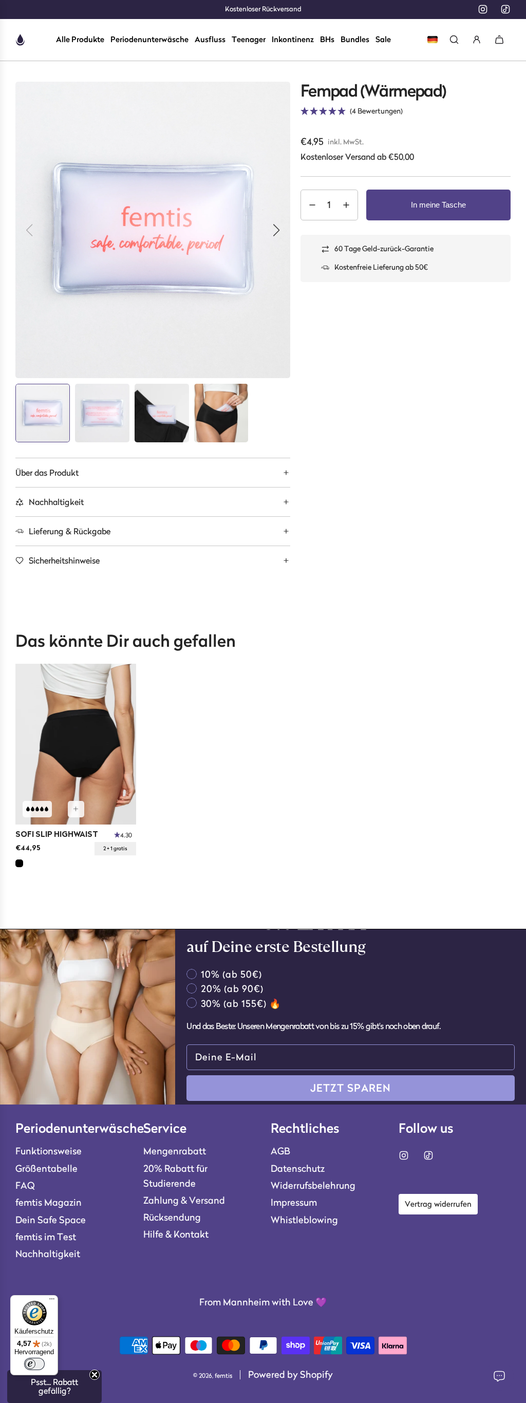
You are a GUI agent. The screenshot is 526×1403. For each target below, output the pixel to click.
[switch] (34, 1364)
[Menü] (52, 1301)
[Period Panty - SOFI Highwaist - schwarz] (75, 744)
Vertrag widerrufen (438, 1204)
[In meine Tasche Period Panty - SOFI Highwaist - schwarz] (76, 809)
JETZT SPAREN (350, 1088)
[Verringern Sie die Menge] (312, 205)
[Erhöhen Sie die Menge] (346, 205)
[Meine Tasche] (499, 39)
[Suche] (454, 39)
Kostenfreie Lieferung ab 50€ (381, 267)
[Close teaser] (94, 1375)
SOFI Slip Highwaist (56, 835)
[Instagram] (483, 9)
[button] (152, 472)
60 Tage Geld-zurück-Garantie (384, 248)
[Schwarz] (19, 863)
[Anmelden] (476, 39)
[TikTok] (505, 9)
